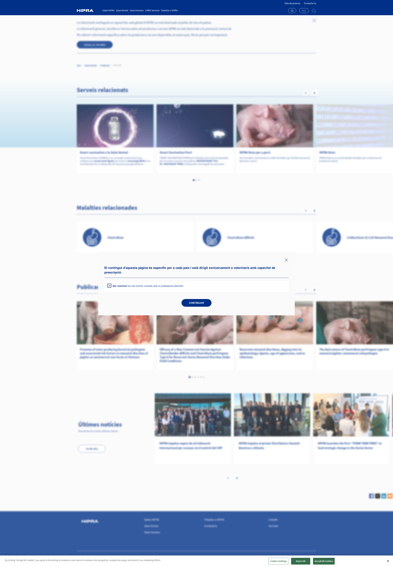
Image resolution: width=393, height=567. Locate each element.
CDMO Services (152, 10)
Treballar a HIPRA (169, 10)
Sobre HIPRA (108, 10)
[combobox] (292, 11)
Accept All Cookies (324, 561)
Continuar (196, 303)
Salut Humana (137, 10)
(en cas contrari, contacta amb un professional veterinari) (148, 285)
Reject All (300, 561)
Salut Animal (122, 10)
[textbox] (304, 10)
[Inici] (88, 10)
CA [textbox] (292, 10)
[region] (196, 561)
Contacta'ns (310, 3)
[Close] (388, 561)
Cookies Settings (278, 561)
